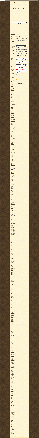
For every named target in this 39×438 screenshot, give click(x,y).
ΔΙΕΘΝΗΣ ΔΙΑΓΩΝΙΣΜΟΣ (13, 209)
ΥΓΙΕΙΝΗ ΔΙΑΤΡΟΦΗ (12, 405)
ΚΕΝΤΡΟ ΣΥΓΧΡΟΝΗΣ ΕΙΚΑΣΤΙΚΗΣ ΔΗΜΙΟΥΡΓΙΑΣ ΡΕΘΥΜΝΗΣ (13, 118)
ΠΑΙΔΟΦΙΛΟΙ (12, 337)
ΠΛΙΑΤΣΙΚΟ (12, 358)
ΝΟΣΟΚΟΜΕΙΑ (12, 321)
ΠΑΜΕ (11, 338)
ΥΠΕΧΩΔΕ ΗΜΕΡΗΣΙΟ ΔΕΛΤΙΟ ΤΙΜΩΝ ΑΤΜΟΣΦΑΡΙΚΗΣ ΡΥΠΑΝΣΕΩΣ (12, 100)
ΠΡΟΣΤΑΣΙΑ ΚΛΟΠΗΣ (12, 366)
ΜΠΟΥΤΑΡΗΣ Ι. (12, 315)
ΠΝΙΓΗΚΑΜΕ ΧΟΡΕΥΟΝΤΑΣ (13, 43)
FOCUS (11, 426)
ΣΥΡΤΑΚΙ (11, 390)
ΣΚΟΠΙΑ (11, 379)
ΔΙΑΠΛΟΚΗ (12, 208)
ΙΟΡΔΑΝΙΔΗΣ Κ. (12, 256)
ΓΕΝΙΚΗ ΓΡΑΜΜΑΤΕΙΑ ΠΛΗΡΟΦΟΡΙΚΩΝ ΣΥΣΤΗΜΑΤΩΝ (12, 70)
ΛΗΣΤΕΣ (11, 290)
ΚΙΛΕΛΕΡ (11, 274)
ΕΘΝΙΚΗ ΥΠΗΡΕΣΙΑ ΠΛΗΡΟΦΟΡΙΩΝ (12, 221)
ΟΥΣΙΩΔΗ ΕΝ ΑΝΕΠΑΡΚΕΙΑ (13, 335)
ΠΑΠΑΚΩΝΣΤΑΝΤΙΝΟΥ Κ (13, 345)
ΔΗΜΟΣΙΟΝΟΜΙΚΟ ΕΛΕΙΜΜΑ (12, 203)
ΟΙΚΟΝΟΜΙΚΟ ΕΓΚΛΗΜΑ (13, 325)
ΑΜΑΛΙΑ (11, 158)
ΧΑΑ (11, 105)
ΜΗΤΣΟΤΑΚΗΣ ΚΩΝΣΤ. (12, 307)
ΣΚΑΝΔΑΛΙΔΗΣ (12, 378)
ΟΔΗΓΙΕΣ (11, 323)
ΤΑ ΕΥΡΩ (11, 392)
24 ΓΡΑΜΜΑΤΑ (12, 65)
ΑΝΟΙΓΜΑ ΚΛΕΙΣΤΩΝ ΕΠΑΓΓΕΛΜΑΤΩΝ (12, 163)
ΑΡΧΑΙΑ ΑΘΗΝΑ (12, 170)
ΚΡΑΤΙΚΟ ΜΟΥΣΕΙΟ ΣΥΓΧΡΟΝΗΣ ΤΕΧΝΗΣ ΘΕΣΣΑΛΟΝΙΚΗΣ (12, 120)
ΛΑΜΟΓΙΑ (11, 289)
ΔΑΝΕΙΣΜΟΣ (12, 197)
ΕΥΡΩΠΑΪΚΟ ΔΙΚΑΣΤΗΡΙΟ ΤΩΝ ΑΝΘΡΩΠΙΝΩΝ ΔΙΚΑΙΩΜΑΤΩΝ (13, 84)
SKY (11, 432)
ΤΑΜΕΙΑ (11, 393)
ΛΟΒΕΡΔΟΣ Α (12, 291)
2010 (11, 59)
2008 (11, 60)
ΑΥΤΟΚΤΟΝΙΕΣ (12, 178)
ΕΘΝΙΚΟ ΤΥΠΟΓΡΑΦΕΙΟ (12, 81)
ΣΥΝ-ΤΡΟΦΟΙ (12, 384)
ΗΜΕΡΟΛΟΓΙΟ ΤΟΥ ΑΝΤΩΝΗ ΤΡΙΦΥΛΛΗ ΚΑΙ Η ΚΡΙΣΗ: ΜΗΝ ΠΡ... (13, 46)
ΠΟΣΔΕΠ (11, 364)
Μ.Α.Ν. (11, 292)
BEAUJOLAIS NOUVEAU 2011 (13, 422)
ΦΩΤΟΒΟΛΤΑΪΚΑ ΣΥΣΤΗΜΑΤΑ (12, 415)
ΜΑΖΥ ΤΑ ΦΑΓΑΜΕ (12, 294)
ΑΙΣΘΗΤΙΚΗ (12, 155)
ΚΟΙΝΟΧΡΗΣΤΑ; (12, 277)
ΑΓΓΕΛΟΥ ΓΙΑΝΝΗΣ (12, 149)
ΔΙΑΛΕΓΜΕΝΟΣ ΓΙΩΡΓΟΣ (13, 207)
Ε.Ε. (11, 218)
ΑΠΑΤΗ (11, 166)
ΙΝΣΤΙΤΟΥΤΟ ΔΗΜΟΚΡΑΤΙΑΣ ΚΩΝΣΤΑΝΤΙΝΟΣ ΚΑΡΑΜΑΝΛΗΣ (12, 86)
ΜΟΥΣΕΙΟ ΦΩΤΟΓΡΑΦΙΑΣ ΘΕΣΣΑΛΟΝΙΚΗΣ (13, 131)
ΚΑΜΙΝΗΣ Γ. (12, 265)
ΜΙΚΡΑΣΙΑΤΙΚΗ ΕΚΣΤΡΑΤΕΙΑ (12, 308)
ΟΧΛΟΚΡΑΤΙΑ (12, 336)
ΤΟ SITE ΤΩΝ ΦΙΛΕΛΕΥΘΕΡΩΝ (12, 98)
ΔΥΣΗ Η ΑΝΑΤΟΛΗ (12, 217)
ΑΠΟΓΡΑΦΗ (12, 167)
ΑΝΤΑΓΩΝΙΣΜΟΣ (12, 164)
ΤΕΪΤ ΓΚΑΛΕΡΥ (12, 137)
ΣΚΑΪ (11, 94)
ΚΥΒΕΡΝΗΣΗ (12, 284)
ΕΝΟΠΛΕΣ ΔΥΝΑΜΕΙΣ (12, 233)
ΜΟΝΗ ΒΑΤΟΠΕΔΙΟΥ (12, 310)
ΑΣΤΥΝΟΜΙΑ (12, 176)
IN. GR (11, 66)
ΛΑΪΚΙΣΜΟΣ (12, 288)
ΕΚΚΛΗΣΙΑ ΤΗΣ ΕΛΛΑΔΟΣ (13, 82)
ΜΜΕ (11, 309)
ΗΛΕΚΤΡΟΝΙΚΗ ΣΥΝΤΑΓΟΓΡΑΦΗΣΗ (12, 251)
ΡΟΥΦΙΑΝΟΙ (12, 371)
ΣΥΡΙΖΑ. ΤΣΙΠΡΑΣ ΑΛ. (12, 389)
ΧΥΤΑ (11, 421)
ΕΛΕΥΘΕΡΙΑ (12, 226)
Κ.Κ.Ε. (11, 87)
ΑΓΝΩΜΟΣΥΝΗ (12, 151)
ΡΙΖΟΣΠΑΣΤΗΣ (12, 93)
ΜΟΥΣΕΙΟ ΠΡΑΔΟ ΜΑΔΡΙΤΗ (13, 127)
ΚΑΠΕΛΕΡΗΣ (12, 266)
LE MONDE (12, 67)
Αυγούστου (12, 54)
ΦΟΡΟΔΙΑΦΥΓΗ (12, 413)
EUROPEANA (12, 108)
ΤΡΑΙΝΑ (11, 398)
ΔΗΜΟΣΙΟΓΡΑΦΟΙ (12, 202)
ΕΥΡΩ (11, 246)
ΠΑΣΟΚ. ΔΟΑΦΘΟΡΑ (12, 353)
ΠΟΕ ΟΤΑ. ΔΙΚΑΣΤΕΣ (12, 360)
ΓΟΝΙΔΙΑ (11, 194)
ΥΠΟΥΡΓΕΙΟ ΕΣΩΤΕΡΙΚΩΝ (13, 102)
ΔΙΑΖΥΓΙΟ (11, 206)
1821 (11, 147)
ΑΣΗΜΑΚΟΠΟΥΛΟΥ (12, 175)
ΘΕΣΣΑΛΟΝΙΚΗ (12, 254)
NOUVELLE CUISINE (12, 429)
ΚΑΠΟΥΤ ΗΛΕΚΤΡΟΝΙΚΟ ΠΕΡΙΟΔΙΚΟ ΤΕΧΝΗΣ (13, 117)
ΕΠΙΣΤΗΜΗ (12, 238)
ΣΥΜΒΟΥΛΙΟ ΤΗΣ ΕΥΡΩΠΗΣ (13, 95)
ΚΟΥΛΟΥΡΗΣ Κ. (12, 280)
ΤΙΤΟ (11, 396)
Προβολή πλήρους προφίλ (13, 6)
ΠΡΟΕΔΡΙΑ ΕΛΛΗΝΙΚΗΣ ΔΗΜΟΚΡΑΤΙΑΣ (12, 92)
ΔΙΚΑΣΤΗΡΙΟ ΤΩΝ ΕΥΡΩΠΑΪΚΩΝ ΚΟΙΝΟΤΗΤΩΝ (12, 74)
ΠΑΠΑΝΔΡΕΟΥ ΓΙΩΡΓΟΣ (13, 349)
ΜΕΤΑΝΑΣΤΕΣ (12, 302)
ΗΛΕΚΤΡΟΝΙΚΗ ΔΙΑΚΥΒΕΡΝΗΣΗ (12, 250)
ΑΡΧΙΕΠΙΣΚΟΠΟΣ (12, 174)
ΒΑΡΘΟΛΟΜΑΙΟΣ (12, 182)
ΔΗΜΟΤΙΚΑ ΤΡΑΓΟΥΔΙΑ (13, 204)
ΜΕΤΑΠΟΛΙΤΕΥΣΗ (12, 304)
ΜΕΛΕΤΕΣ (11, 300)
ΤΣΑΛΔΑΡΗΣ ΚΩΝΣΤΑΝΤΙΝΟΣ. (12, 400)
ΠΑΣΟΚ (11, 91)
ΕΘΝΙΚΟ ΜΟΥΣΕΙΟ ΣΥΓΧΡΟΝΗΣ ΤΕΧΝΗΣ (12, 115)
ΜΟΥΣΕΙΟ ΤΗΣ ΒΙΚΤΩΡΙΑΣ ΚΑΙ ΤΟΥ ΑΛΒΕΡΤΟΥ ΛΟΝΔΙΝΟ (13, 129)
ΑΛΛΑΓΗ (11, 157)
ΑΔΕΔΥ (11, 153)
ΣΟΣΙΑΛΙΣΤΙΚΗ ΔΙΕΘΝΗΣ (13, 380)
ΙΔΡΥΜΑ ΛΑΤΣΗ (12, 116)
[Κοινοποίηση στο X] (17, 74)
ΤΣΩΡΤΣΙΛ (12, 404)
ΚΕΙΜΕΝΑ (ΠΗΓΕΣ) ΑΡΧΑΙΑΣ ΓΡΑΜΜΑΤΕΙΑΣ (13, 88)
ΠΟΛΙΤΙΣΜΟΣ (12, 362)
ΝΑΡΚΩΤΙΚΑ (12, 317)
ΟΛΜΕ (11, 326)
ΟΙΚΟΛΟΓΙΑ (12, 324)
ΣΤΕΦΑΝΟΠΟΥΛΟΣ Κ (12, 382)
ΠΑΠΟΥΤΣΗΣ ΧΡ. (12, 351)
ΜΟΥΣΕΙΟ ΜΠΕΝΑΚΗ (12, 126)
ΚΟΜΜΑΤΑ (12, 279)
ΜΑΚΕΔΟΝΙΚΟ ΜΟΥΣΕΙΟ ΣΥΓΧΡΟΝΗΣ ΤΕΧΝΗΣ (13, 121)
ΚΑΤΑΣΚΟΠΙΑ (12, 272)
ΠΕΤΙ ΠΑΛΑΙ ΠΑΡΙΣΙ (12, 134)
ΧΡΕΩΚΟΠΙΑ (12, 418)
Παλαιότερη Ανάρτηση (26, 82)
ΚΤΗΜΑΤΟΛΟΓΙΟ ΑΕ (12, 90)
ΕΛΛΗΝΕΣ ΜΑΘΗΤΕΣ (12, 228)
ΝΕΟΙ (11, 318)
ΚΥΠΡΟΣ (11, 285)
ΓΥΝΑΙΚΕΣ (12, 196)
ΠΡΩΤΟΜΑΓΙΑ (12, 367)
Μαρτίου (12, 57)
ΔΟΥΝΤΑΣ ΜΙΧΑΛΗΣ (12, 215)
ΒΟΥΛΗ (11, 188)
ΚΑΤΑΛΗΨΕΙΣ (12, 271)
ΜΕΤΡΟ (11, 305)
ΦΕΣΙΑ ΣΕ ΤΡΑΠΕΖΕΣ (12, 412)
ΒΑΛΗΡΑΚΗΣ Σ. (12, 181)
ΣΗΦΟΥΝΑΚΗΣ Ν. (12, 376)
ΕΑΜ (11, 219)
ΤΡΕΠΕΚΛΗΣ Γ (12, 399)
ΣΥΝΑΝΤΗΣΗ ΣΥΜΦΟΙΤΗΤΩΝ (12, 385)
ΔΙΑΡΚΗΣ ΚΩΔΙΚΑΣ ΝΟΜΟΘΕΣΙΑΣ (12, 72)
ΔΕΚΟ (11, 199)
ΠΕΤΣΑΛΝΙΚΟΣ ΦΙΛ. (12, 356)
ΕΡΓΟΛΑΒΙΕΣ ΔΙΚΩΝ (12, 241)
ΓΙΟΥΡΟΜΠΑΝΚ (12, 193)
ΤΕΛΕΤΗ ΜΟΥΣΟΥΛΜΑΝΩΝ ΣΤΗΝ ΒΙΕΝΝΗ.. (13, 49)
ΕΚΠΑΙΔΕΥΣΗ (12, 225)
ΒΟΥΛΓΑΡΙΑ (12, 187)
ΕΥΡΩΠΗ (11, 247)
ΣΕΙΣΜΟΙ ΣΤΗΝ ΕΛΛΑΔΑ (13, 34)
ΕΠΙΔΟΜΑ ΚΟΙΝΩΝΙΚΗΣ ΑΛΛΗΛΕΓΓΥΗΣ (13, 236)
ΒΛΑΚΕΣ (11, 186)
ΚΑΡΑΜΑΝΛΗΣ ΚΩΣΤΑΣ (13, 268)
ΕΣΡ (11, 243)
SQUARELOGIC (12, 141)
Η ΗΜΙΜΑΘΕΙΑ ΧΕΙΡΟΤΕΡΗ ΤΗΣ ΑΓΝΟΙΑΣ (13, 44)
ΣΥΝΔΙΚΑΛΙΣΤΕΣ (12, 386)
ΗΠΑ (11, 252)
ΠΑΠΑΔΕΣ (11, 342)
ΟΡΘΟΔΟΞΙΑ (12, 334)
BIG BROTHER (12, 423)
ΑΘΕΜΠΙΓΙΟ (12, 154)
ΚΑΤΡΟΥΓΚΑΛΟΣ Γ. (12, 273)
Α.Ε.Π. (11, 148)
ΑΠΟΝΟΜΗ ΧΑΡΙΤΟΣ (12, 168)
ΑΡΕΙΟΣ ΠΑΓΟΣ (12, 169)
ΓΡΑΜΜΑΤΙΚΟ (12, 195)
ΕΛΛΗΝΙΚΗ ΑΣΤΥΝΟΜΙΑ (13, 229)
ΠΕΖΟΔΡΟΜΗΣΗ (12, 354)
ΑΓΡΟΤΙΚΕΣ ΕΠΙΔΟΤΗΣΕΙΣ (13, 152)
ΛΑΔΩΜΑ (11, 287)
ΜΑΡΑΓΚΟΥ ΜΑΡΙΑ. (12, 297)
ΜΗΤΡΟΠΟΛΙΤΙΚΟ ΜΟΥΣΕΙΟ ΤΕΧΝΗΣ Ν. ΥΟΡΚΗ (13, 122)
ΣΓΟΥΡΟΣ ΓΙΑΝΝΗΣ (12, 374)
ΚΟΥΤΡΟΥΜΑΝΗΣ (12, 281)
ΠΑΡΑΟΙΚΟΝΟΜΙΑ (12, 352)
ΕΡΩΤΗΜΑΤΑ (12, 242)
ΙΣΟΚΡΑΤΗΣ (12, 258)
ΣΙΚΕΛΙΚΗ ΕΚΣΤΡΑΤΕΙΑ (13, 377)
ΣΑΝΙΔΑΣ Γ (12, 373)
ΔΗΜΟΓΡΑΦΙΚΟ (12, 200)
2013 (11, 38)
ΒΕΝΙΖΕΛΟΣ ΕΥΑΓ (12, 184)
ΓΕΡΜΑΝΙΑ (12, 191)
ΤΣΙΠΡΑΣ (11, 402)
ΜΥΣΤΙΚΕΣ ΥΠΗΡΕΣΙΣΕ (12, 316)
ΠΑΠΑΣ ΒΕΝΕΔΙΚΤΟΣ (12, 350)
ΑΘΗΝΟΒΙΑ (12, 142)
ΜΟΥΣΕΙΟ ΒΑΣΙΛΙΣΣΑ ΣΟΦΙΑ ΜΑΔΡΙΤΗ (12, 123)
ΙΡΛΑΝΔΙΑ (11, 257)
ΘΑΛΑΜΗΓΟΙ (12, 253)
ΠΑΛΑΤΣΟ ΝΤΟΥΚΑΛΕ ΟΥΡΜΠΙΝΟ (12, 133)
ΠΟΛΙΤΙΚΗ (12, 361)
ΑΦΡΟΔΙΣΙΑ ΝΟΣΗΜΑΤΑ (13, 179)
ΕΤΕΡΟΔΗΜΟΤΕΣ (12, 245)
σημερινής (24, 35)
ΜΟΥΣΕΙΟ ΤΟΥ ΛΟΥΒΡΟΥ (13, 130)
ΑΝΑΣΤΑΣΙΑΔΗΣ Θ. (12, 160)
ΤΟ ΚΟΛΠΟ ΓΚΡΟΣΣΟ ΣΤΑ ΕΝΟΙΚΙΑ (13, 47)
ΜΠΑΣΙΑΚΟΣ (12, 312)
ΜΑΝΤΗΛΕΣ (12, 296)
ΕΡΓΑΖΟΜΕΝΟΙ (12, 240)
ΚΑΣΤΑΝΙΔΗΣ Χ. (12, 270)
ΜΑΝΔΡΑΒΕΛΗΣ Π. (12, 295)
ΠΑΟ (11, 341)
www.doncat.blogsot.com (12, 433)
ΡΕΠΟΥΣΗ (11, 370)
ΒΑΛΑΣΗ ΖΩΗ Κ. (12, 180)
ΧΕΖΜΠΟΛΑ (12, 417)
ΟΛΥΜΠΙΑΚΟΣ (12, 329)
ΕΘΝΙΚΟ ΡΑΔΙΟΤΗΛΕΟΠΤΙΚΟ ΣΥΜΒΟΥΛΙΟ (12, 80)
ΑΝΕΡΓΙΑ (11, 161)
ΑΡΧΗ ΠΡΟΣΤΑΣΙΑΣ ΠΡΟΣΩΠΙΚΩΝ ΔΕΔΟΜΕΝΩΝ (13, 173)
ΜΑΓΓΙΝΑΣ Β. (12, 293)
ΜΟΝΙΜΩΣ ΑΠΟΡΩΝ (12, 144)
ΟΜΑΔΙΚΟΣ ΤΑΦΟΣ (12, 330)
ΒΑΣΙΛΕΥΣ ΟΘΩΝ (12, 183)
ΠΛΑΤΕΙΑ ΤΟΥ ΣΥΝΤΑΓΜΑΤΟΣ (12, 357)
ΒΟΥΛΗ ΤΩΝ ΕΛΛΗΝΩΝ (13, 69)
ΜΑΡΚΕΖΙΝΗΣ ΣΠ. (12, 299)
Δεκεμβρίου (13, 39)
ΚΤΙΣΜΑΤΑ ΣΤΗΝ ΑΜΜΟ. (13, 283)
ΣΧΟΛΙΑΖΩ (13, 2)
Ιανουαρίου (13, 58)
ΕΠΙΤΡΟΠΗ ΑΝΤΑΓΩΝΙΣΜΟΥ (13, 239)
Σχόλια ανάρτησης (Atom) (20, 83)
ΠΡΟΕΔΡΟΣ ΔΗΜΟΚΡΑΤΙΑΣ (13, 365)
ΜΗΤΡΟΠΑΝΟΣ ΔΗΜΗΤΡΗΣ (13, 306)
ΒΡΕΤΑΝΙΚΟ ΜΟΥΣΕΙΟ (12, 110)
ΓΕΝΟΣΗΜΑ (12, 190)
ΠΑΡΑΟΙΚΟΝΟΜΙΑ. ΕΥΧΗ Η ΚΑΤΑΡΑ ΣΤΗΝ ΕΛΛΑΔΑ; (13, 42)
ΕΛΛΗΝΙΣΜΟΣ (12, 231)
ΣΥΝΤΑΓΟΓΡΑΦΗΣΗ (12, 387)
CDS (11, 424)
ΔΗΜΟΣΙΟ (11, 201)
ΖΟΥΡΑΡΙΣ (11, 249)
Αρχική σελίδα (21, 82)
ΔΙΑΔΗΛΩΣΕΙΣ (12, 205)
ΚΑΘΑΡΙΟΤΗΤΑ (12, 261)
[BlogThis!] (16, 74)
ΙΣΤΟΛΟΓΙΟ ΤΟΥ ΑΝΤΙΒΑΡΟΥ (12, 143)
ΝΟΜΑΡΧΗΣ (12, 319)
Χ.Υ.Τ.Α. (11, 416)
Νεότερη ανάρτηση (17, 82)
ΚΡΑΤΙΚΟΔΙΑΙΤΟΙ (12, 282)
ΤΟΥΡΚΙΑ (11, 397)
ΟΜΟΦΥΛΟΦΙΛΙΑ (12, 332)
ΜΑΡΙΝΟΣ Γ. (12, 298)
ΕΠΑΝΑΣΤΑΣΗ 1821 (12, 234)
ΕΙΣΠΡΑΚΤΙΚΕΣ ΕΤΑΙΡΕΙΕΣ (13, 223)
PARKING (11, 430)
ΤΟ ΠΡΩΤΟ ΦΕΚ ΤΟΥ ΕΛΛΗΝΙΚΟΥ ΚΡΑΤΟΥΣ (13, 53)
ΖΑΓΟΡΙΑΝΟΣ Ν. (12, 248)
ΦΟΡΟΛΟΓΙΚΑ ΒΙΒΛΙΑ (12, 414)
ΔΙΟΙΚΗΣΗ (11, 213)
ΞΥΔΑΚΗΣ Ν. (12, 322)
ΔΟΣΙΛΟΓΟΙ (12, 214)
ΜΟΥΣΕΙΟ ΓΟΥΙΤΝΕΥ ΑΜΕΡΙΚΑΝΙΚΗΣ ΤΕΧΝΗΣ (13, 125)
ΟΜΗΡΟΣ (11, 331)
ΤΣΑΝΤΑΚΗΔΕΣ (12, 401)
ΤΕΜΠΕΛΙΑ (12, 395)
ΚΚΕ (11, 275)
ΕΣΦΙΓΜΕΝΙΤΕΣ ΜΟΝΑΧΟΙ (13, 244)
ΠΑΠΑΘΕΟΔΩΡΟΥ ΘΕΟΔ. (13, 344)
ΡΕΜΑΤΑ (11, 369)
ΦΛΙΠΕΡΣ (11, 103)
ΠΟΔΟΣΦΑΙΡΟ (12, 359)
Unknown (12, 5)
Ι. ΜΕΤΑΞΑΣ (13, 41)
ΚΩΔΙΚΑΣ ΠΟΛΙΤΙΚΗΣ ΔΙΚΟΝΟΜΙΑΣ (12, 286)
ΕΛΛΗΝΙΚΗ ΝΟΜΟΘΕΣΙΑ (13, 230)
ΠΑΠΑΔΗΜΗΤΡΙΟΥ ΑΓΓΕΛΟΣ (12, 343)
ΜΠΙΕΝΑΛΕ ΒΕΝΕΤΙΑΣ (12, 313)
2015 (11, 37)
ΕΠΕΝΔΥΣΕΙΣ (12, 235)
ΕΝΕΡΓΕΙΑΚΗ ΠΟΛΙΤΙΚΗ (13, 232)
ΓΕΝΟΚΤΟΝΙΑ (12, 189)
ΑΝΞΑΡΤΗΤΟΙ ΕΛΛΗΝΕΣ (13, 162)
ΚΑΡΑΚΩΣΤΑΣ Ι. (12, 267)
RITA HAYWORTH (12, 431)
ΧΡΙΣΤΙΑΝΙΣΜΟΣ (12, 419)
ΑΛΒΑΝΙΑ (11, 156)
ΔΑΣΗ (11, 198)
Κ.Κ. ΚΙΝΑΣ (12, 260)
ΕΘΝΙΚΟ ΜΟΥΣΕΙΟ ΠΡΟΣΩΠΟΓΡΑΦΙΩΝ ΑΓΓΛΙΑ (13, 114)
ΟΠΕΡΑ (11, 333)
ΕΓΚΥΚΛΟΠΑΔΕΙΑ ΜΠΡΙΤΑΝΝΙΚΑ (12, 77)
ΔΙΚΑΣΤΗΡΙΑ (12, 210)
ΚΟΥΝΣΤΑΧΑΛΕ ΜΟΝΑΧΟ (13, 119)
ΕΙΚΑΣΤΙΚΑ (12, 222)
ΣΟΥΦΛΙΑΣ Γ (12, 381)
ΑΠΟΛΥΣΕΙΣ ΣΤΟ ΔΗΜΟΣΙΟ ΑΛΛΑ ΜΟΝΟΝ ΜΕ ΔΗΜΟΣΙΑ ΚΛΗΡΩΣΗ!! (13, 51)
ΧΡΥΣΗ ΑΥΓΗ (12, 420)
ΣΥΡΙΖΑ (11, 96)
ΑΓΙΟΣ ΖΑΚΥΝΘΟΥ (12, 150)
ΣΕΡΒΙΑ (11, 375)
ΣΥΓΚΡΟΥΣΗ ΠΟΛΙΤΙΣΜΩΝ (13, 383)
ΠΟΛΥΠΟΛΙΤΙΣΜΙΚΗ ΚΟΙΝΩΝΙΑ (12, 363)
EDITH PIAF (12, 425)
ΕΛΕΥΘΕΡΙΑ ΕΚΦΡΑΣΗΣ (12, 227)
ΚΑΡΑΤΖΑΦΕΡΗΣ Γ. (12, 269)
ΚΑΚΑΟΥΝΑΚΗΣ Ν (12, 262)
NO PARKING (12, 428)
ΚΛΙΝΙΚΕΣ (11, 276)
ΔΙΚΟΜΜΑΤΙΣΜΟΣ (12, 212)
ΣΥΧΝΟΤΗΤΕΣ (12, 391)
